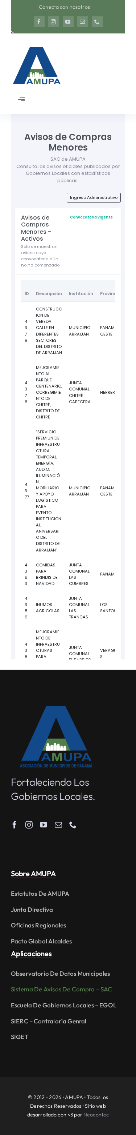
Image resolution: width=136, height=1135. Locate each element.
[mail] (82, 21)
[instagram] (53, 21)
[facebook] (39, 21)
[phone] (97, 21)
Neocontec (96, 1114)
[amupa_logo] (56, 709)
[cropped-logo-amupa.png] (36, 44)
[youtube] (68, 21)
